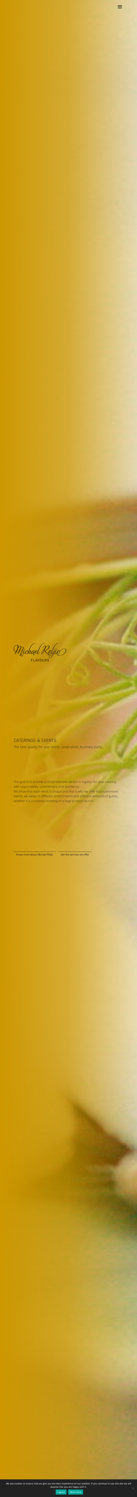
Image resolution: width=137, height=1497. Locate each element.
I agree (61, 1492)
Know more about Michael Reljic (34, 854)
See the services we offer (75, 854)
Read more (75, 1492)
